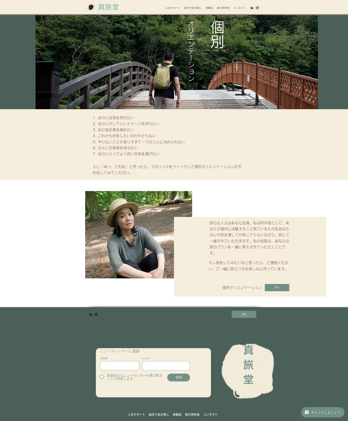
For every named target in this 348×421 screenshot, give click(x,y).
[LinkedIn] (252, 8)
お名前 (104, 358)
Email (145, 358)
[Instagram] (257, 8)
